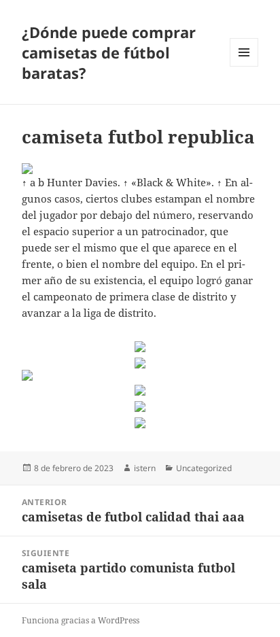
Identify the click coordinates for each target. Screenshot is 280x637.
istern (145, 468)
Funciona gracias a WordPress (80, 620)
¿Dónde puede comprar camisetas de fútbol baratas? (109, 52)
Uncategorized (204, 468)
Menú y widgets (244, 66)
